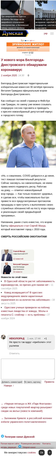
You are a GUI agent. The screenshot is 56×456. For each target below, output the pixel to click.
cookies (31, 452)
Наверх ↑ (9, 385)
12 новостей (18, 259)
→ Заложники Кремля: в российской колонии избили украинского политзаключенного (26, 420)
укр (45, 33)
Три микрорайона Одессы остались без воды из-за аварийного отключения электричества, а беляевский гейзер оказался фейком (15, 22)
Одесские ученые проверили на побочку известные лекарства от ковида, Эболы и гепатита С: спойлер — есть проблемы (25, 311)
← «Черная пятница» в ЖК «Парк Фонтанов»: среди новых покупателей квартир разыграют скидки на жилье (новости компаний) (26, 407)
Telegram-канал (29, 447)
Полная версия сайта (10, 444)
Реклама (28, 55)
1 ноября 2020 (9, 75)
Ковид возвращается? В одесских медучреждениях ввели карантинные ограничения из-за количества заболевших (25, 296)
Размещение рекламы (30, 444)
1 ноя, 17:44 (33, 338)
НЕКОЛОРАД (16, 338)
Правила (49, 381)
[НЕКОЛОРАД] (3, 338)
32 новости (17, 272)
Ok (41, 452)
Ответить (14, 353)
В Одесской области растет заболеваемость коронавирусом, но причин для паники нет (28, 283)
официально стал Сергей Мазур (27, 225)
